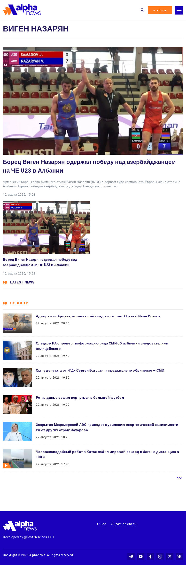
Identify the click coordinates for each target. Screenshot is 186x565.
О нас (101, 524)
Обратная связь (123, 524)
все (179, 478)
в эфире (159, 10)
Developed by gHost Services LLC (28, 537)
